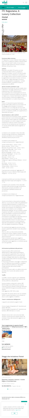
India (3, 22)
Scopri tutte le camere (7, 346)
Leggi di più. (18, 410)
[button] (3, 44)
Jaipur (6, 22)
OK (14, 413)
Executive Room (6, 349)
